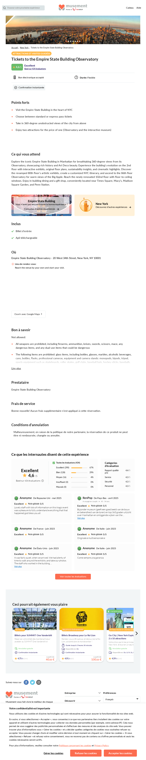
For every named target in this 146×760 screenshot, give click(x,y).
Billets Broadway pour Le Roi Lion (78, 635)
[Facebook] (26, 682)
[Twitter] (32, 682)
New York (24, 48)
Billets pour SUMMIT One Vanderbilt (33, 635)
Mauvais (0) (61, 487)
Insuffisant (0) (62, 482)
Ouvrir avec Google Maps (27, 314)
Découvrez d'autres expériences (112, 207)
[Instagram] (38, 682)
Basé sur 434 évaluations (35, 69)
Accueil (14, 48)
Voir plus (81, 518)
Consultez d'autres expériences (40, 209)
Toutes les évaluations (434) (68, 463)
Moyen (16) (61, 477)
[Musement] (73, 7)
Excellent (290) (62, 468)
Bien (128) (60, 473)
